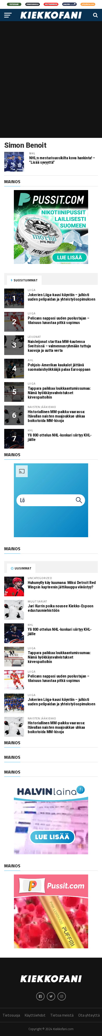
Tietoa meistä (62, 1015)
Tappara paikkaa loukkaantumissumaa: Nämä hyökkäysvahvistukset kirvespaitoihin (59, 393)
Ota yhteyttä (89, 1015)
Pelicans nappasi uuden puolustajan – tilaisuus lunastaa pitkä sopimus (58, 320)
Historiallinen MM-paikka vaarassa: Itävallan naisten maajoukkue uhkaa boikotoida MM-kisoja (56, 416)
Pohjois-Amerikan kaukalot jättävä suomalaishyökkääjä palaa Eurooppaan (59, 367)
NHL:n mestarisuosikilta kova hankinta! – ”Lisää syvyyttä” (62, 160)
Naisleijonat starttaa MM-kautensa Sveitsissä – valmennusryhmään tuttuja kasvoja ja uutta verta (59, 346)
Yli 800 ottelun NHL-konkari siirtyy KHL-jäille (60, 437)
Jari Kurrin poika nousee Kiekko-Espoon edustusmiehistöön (60, 608)
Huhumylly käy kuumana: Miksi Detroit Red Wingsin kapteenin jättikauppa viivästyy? (62, 584)
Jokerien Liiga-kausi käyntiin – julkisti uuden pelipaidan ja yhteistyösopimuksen (61, 297)
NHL (32, 153)
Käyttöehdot (35, 1015)
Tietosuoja (11, 1015)
